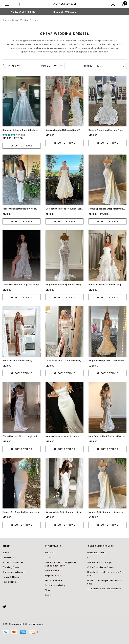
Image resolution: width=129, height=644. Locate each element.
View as (45, 66)
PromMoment (64, 4)
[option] (23, 11)
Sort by (88, 66)
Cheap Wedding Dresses (25, 20)
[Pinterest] (4, 606)
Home (6, 20)
